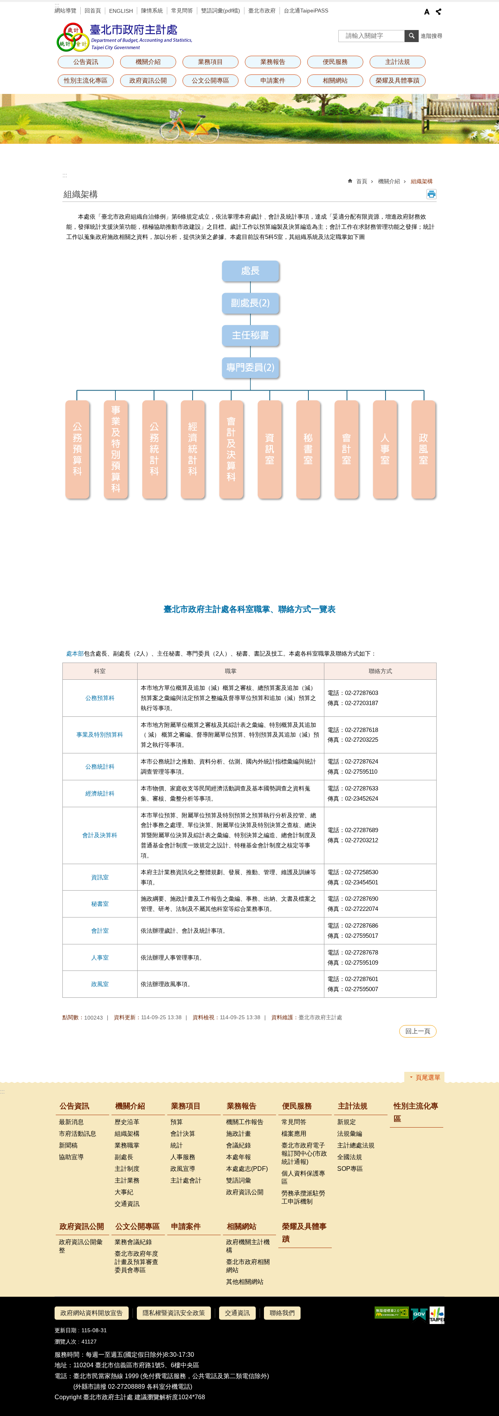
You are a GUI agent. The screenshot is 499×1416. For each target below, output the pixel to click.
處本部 (75, 653)
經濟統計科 (100, 793)
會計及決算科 (99, 835)
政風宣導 (182, 1168)
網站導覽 (65, 10)
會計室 (100, 930)
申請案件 (272, 80)
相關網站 (242, 1226)
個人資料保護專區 (303, 1177)
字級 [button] (427, 12)
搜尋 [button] (412, 36)
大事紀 (124, 1192)
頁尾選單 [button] (428, 1077)
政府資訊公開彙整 (81, 1246)
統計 (176, 1145)
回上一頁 (417, 1031)
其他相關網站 (245, 1281)
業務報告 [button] (272, 61)
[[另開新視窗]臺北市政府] (437, 1315)
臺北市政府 (262, 10)
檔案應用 (293, 1133)
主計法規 (353, 1106)
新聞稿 (68, 1145)
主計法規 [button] (397, 61)
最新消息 (71, 1122)
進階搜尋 (431, 36)
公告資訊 (74, 1106)
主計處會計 (186, 1180)
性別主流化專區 (86, 80)
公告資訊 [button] (85, 61)
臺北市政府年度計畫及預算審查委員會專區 (136, 1261)
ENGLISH (121, 11)
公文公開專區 (137, 1226)
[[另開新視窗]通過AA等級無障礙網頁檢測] (392, 1312)
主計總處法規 (356, 1145)
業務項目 (186, 1106)
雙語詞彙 (238, 1180)
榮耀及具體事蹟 (397, 80)
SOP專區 (350, 1168)
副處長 (124, 1157)
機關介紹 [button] (148, 61)
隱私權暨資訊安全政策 (174, 1313)
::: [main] (64, 175)
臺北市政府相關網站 (248, 1266)
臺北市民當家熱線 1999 (106, 1376)
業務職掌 (127, 1145)
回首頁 (93, 10)
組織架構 (422, 181)
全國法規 (349, 1157)
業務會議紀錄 (133, 1242)
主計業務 (127, 1180)
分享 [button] (438, 12)
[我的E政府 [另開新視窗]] (419, 1315)
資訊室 (100, 877)
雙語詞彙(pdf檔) (220, 10)
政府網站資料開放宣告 (91, 1313)
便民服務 (297, 1106)
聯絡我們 (282, 1313)
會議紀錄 (238, 1145)
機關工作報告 (245, 1122)
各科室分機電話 (168, 1386)
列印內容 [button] (431, 194)
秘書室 (100, 903)
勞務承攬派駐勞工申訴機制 (303, 1197)
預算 (176, 1122)
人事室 (100, 957)
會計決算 (182, 1133)
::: (57, 5)
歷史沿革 (127, 1122)
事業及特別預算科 (99, 734)
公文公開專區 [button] (210, 80)
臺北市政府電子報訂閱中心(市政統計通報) (304, 1153)
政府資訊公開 (245, 1192)
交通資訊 (127, 1203)
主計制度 (127, 1168)
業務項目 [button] (210, 61)
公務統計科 (100, 766)
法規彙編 (349, 1133)
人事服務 (182, 1157)
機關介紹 (389, 181)
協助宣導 (71, 1157)
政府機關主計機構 (248, 1246)
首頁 (361, 181)
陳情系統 (152, 10)
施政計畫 (238, 1133)
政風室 (100, 984)
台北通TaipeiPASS (306, 10)
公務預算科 (100, 698)
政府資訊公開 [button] (148, 80)
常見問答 (182, 10)
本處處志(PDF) (247, 1168)
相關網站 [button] (335, 80)
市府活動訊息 (77, 1133)
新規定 (346, 1122)
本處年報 (238, 1157)
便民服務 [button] (335, 61)
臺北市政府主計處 (125, 37)
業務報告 (242, 1106)
